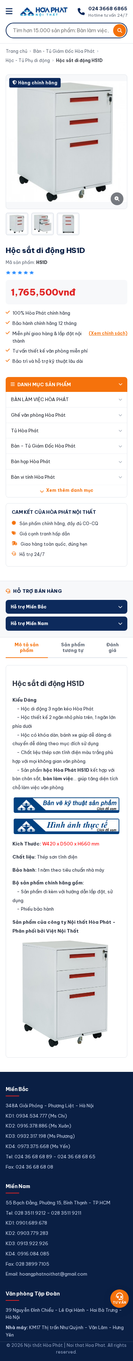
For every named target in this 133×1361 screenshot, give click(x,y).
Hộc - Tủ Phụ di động (28, 60)
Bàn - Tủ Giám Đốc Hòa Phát (64, 51)
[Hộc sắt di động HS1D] (17, 224)
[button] (66, 607)
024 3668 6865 (107, 8)
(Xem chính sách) (108, 333)
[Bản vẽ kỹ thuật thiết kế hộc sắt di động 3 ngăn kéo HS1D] (66, 805)
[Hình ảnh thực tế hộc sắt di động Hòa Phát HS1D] (66, 826)
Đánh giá (112, 647)
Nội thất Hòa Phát (89, 922)
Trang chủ (16, 51)
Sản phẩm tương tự (73, 647)
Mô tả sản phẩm (27, 647)
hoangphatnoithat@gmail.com (53, 1274)
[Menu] (10, 12)
